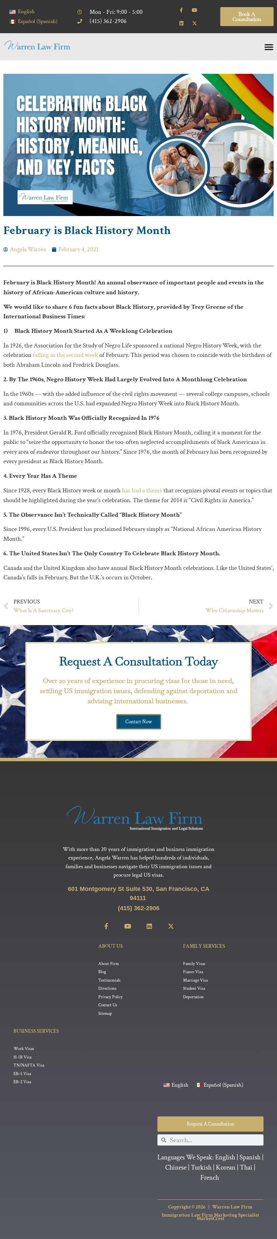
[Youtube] (194, 10)
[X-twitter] (194, 23)
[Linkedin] (181, 23)
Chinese (175, 1167)
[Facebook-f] (181, 10)
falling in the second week (65, 355)
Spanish (250, 1157)
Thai (246, 1167)
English (225, 1157)
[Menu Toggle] (269, 46)
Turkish (201, 1167)
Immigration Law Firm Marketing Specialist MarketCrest (210, 1217)
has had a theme (142, 490)
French (209, 1177)
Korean (225, 1167)
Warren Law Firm (232, 1207)
